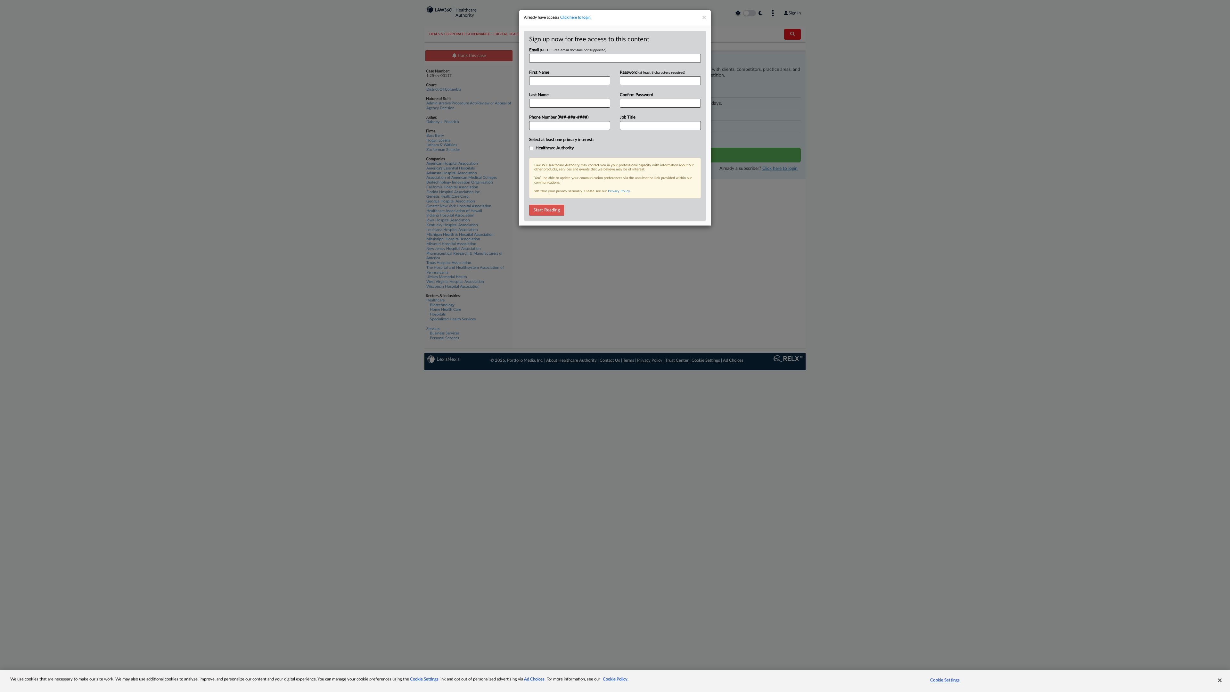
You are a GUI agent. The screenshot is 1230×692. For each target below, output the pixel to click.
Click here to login (575, 17)
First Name (539, 72)
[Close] (1220, 680)
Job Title (628, 117)
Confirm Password (636, 95)
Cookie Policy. (615, 679)
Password (652, 72)
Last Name (539, 95)
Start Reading (546, 210)
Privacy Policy (619, 191)
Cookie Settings (424, 679)
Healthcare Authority (555, 148)
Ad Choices (534, 679)
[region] (615, 681)
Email (567, 50)
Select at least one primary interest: (561, 140)
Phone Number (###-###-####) (558, 117)
